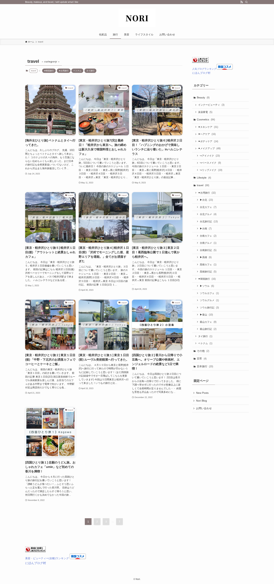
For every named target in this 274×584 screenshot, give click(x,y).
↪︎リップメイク (211, 170)
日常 (202, 358)
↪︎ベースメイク (210, 162)
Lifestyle (204, 177)
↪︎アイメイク (210, 155)
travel (203, 185)
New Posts (202, 392)
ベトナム (77, 71)
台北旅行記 (209, 221)
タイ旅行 (90, 71)
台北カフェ (208, 207)
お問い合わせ (204, 408)
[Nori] (137, 18)
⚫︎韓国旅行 (49, 71)
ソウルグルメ (209, 300)
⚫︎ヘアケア (207, 134)
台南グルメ (208, 243)
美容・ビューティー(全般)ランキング (47, 558)
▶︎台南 (206, 228)
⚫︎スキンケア (208, 127)
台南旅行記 (208, 250)
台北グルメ (208, 214)
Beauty (203, 97)
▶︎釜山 (206, 314)
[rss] (241, 2)
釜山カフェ (208, 322)
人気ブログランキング (204, 69)
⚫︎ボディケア (208, 141)
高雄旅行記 (208, 271)
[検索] (246, 2)
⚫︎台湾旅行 (64, 71)
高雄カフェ (208, 264)
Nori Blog (201, 400)
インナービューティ (211, 104)
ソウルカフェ (209, 293)
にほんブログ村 (201, 72)
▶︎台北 (206, 199)
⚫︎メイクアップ (209, 148)
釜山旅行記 (208, 329)
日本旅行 (205, 366)
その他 (203, 350)
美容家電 (205, 112)
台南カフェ (208, 235)
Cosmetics (206, 119)
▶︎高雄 (206, 257)
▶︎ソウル (207, 286)
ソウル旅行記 (209, 307)
